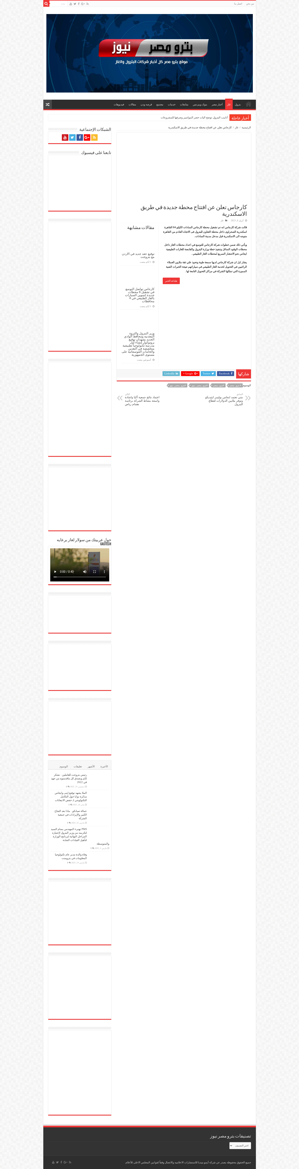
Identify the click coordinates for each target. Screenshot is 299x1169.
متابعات (184, 104)
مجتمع (159, 104)
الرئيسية (246, 127)
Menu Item (248, 104)
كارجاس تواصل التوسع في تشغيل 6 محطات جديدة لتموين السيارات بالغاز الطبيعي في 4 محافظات (139, 295)
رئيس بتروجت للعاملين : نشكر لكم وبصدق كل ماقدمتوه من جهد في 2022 (69, 778)
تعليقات (78, 766)
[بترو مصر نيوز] (149, 52)
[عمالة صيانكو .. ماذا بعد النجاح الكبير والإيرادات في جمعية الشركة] (99, 816)
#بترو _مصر (218, 385)
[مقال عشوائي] (47, 104)
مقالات (132, 104)
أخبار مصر (217, 104)
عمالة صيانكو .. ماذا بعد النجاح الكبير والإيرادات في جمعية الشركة (71, 814)
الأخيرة (104, 766)
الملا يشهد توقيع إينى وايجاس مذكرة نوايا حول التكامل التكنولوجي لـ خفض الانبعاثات (71, 796)
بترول (238, 104)
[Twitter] (75, 3)
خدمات (172, 104)
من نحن (250, 3)
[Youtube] (70, 3)
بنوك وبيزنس (200, 104)
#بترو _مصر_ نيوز (178, 385)
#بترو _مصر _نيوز (199, 385)
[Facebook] (78, 3)
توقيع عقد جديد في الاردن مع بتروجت (138, 255)
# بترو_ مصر (235, 385)
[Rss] (87, 3)
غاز (229, 104)
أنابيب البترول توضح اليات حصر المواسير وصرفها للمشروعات (194, 117)
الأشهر (91, 766)
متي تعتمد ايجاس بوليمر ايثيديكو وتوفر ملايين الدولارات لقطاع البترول (224, 399)
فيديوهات (119, 104)
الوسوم (64, 766)
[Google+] (83, 3)
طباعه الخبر (171, 280)
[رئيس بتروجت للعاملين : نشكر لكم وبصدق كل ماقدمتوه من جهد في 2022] (99, 780)
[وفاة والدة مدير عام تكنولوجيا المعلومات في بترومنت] (99, 860)
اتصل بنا (238, 3)
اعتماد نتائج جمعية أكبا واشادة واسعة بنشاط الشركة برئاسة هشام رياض (142, 399)
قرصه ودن (146, 104)
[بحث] (46, 4)
